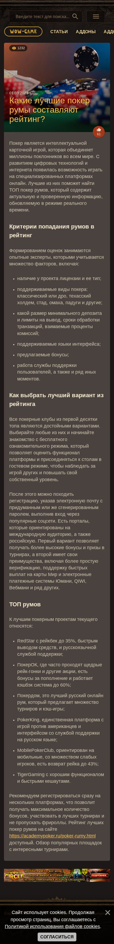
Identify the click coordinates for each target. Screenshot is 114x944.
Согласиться (57, 937)
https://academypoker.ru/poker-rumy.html (52, 836)
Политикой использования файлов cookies (52, 926)
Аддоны (86, 31)
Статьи (59, 31)
